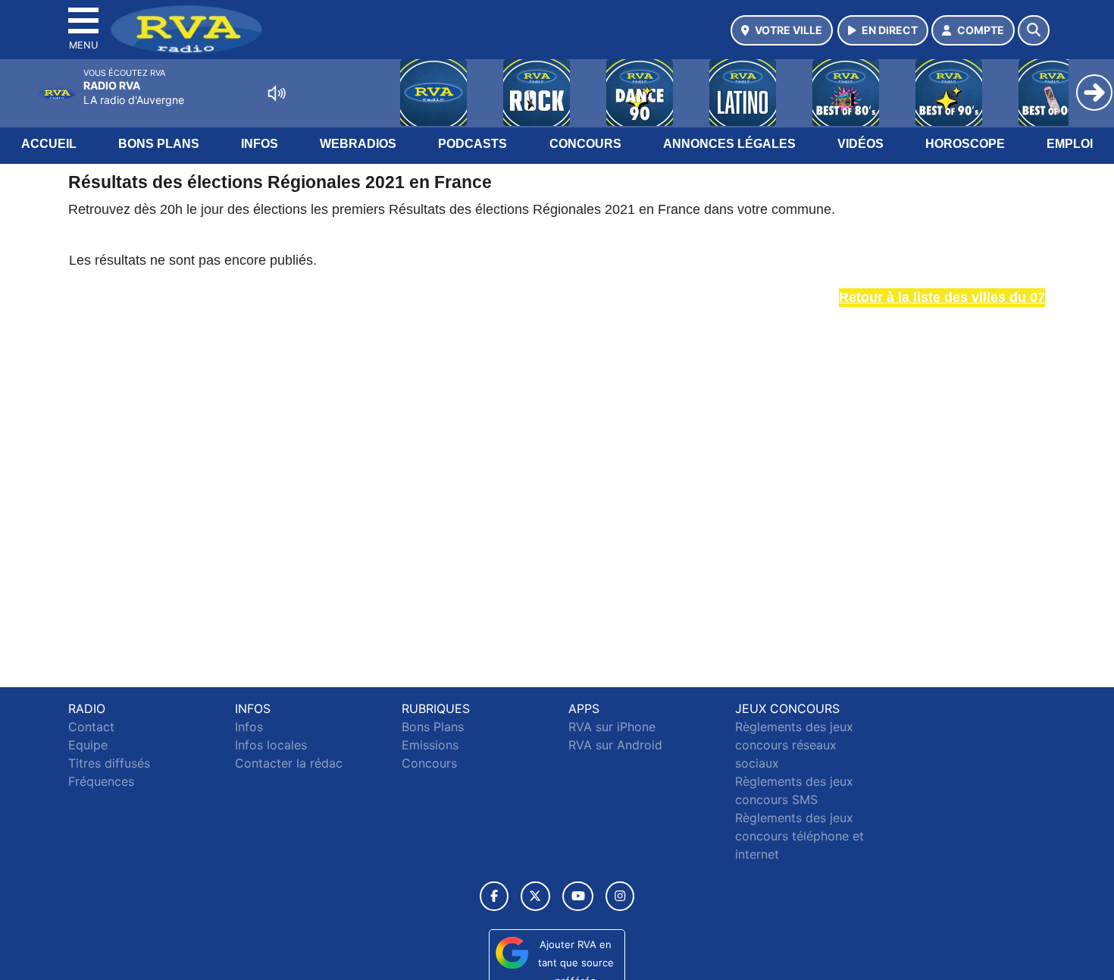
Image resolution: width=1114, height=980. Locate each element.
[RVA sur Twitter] (535, 896)
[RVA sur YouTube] (577, 896)
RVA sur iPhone (612, 726)
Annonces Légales (729, 143)
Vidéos (860, 143)
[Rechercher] (1034, 30)
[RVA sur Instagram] (620, 896)
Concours (585, 143)
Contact (91, 726)
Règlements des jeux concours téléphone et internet (799, 836)
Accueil (49, 143)
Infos (259, 143)
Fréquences (101, 781)
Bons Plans (158, 143)
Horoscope (965, 143)
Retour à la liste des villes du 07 (942, 297)
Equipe (88, 744)
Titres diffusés (109, 763)
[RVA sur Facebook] (494, 896)
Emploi (1070, 143)
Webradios (358, 143)
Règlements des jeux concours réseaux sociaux (794, 745)
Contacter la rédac (289, 763)
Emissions (430, 744)
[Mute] (276, 93)
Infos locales (271, 744)
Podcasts (472, 143)
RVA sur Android (615, 744)
